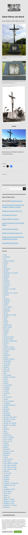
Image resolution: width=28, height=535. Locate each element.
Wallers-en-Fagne (9, 499)
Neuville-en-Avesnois (10, 423)
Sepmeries (7, 479)
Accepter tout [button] (18, 531)
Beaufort (6, 271)
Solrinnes (6, 481)
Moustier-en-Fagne (9, 419)
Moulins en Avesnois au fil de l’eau (12, 211)
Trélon (5, 487)
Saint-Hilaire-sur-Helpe (11, 463)
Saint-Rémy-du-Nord (10, 467)
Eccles (5, 319)
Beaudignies (7, 269)
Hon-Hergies (7, 375)
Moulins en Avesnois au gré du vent (12, 233)
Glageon (6, 357)
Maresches (7, 409)
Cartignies (6, 299)
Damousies (7, 309)
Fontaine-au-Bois (9, 347)
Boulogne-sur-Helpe (10, 289)
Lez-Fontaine (7, 397)
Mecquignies (7, 415)
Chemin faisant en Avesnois (10, 229)
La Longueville (8, 385)
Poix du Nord (7, 435)
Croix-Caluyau (8, 307)
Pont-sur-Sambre (9, 437)
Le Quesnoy (7, 393)
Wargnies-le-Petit (9, 503)
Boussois (6, 295)
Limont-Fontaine (9, 401)
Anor (5, 259)
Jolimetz (6, 383)
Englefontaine (8, 325)
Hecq (5, 373)
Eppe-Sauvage (8, 327)
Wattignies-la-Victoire (10, 505)
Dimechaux (7, 311)
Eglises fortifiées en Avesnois (10, 219)
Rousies (6, 457)
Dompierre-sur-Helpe (10, 315)
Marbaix (6, 407)
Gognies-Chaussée (9, 359)
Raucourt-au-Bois (9, 451)
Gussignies (7, 365)
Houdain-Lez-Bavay (9, 377)
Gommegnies (7, 361)
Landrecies (7, 387)
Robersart (6, 455)
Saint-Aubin (7, 461)
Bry (5, 297)
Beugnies (6, 287)
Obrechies (6, 429)
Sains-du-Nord (8, 459)
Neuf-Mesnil (7, 421)
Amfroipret (7, 257)
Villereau (6, 495)
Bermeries (6, 283)
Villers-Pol (7, 497)
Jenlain (6, 379)
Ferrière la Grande (9, 337)
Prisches (6, 443)
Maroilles (6, 411)
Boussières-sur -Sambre (11, 293)
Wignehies (7, 507)
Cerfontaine (7, 301)
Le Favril (6, 391)
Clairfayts (6, 303)
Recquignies (7, 453)
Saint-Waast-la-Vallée (10, 469)
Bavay (5, 267)
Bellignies (6, 277)
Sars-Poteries (7, 473)
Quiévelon (6, 445)
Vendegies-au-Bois (9, 489)
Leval (5, 395)
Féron (5, 335)
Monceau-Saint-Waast (10, 417)
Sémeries (6, 477)
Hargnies (6, 367)
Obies (5, 427)
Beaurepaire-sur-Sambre (11, 273)
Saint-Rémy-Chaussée (10, 465)
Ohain (5, 431)
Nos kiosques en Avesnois (9, 215)
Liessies (6, 399)
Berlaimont (7, 281)
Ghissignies (7, 355)
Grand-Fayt (7, 363)
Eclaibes (6, 321)
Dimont (6, 313)
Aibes (5, 255)
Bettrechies (7, 285)
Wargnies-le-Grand (9, 501)
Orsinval (6, 433)
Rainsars (6, 447)
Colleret (6, 305)
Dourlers (6, 317)
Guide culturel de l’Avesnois (10, 243)
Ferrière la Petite (8, 339)
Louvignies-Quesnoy (10, 405)
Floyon (6, 345)
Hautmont (7, 371)
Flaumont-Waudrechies (10, 341)
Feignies (6, 331)
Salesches (6, 471)
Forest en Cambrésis (9, 349)
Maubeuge (7, 413)
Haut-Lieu (7, 369)
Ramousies (7, 449)
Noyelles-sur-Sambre (10, 425)
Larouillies (7, 389)
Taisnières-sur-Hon (9, 485)
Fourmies (6, 351)
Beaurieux (6, 275)
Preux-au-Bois (8, 439)
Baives (5, 265)
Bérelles (6, 279)
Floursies (6, 343)
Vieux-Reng (7, 493)
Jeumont (6, 381)
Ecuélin (6, 323)
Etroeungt (6, 329)
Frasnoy (6, 353)
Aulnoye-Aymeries (9, 261)
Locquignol (7, 403)
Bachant (6, 263)
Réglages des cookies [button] (7, 531)
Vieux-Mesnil (7, 491)
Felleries (6, 333)
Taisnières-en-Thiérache (11, 483)
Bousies (6, 291)
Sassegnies (7, 475)
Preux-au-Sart (8, 441)
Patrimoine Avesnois (16, 201)
